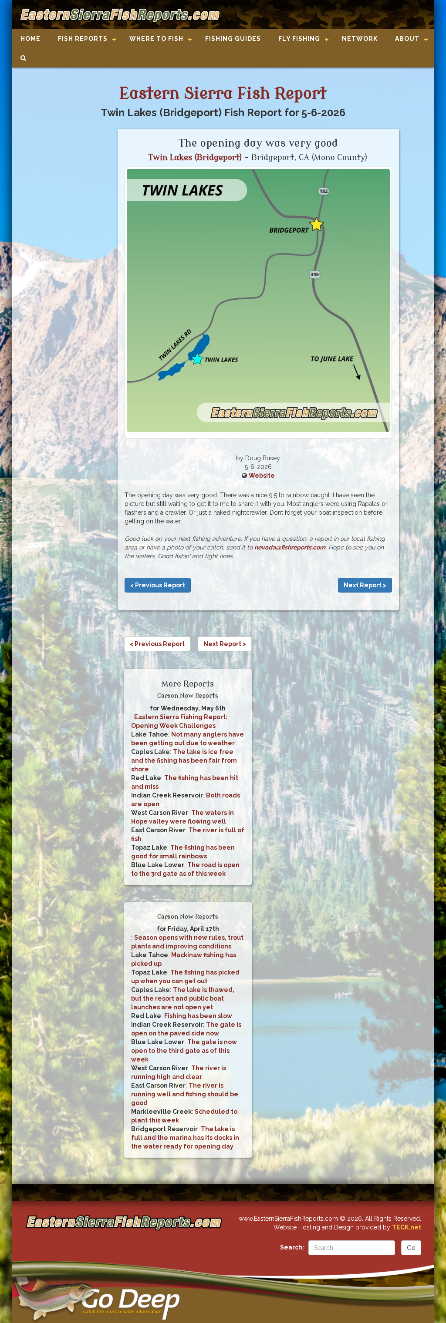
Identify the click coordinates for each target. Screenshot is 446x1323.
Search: (292, 1247)
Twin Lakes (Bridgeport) (195, 157)
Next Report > (365, 585)
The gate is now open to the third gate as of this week (184, 1050)
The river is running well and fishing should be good (184, 1094)
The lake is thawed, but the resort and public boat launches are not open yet (182, 998)
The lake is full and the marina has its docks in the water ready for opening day (185, 1137)
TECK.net (406, 1227)
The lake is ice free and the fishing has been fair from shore (184, 760)
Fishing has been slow (198, 1015)
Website (262, 475)
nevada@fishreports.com (289, 547)
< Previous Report (157, 585)
